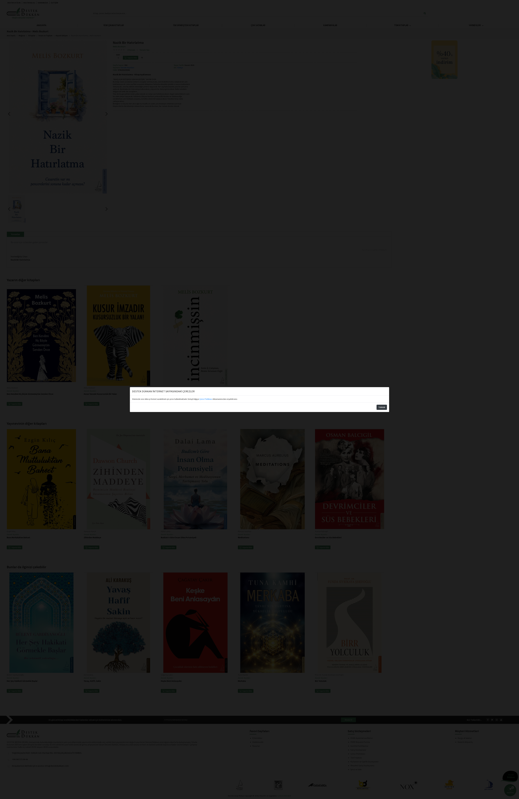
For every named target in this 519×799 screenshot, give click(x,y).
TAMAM (381, 407)
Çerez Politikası (205, 399)
